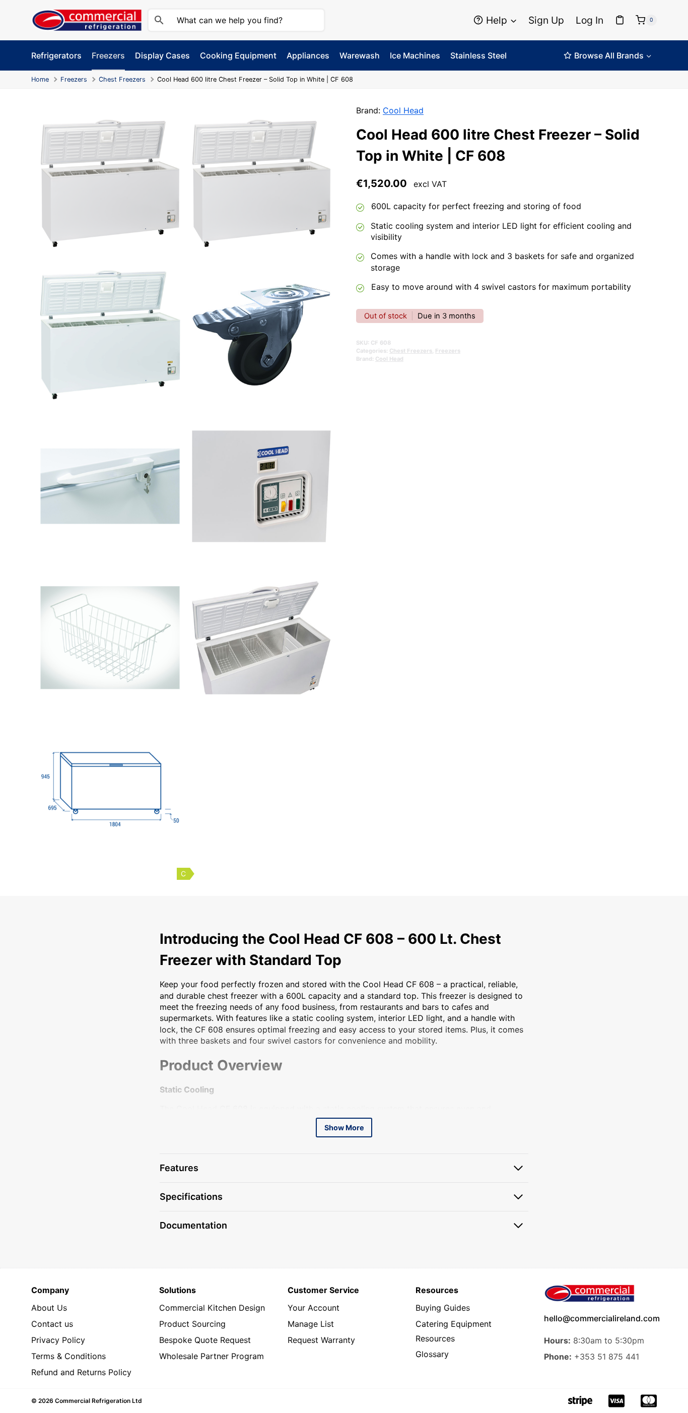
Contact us (52, 1324)
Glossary (432, 1354)
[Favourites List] (620, 20)
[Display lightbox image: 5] (110, 486)
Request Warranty (321, 1340)
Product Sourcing (192, 1324)
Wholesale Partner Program (211, 1356)
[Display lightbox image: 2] (261, 183)
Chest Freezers (122, 79)
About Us (49, 1308)
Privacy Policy (58, 1340)
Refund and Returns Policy (81, 1372)
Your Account (313, 1308)
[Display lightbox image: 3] (110, 335)
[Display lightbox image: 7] (110, 638)
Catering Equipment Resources (454, 1331)
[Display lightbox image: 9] (110, 789)
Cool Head (403, 110)
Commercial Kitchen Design (212, 1308)
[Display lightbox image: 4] (261, 335)
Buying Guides (443, 1308)
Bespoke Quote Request (205, 1340)
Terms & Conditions (68, 1356)
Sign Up (546, 20)
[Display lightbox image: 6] (261, 486)
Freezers (73, 79)
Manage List (311, 1324)
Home (40, 79)
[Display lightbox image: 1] (110, 183)
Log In (589, 20)
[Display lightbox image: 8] (261, 638)
